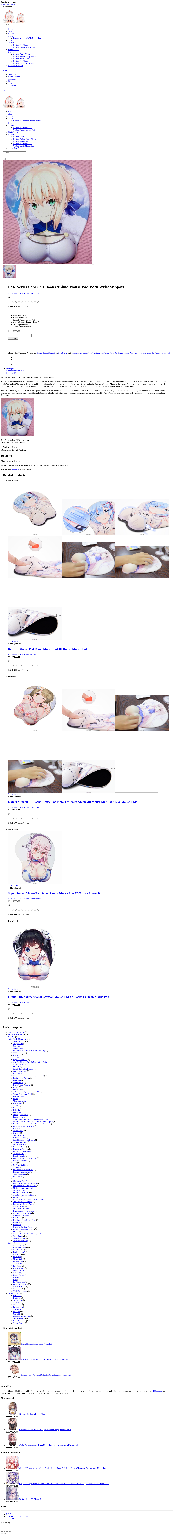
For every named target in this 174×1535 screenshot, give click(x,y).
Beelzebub (17, 1067)
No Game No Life (19, 1165)
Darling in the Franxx (21, 1078)
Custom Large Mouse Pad (23, 63)
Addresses (12, 79)
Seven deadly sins (19, 1174)
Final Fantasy (18, 1261)
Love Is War (17, 1112)
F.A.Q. (9, 1514)
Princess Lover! (18, 1096)
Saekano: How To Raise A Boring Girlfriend (29, 1234)
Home (10, 29)
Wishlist (11, 81)
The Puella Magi (19, 1135)
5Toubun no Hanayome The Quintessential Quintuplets (33, 1122)
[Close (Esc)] (10, 1531)
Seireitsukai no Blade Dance (23, 1069)
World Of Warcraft (20, 1291)
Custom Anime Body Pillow (24, 56)
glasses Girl (17, 1309)
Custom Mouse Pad (21, 59)
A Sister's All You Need (21, 1215)
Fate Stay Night (18, 1268)
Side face (16, 1312)
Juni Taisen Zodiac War (21, 1209)
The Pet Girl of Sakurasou (22, 1202)
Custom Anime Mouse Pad (24, 47)
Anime (11, 33)
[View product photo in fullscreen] (93, 264)
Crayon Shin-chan (19, 1071)
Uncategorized (13, 1293)
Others (10, 40)
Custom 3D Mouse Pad (22, 45)
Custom (11, 43)
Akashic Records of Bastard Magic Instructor (29, 1199)
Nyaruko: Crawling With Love (24, 1227)
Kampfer (16, 1108)
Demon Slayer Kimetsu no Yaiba (25, 1183)
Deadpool (16, 1298)
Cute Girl (16, 1314)
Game (10, 36)
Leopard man (18, 1307)
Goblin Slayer (18, 1048)
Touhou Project (18, 1179)
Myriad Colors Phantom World (24, 1188)
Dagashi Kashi (18, 1073)
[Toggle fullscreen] (5, 1531)
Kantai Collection (19, 1321)
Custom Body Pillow (21, 54)
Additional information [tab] (15, 371)
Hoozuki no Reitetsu (20, 1149)
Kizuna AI (17, 1296)
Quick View (13, 641)
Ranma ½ (16, 1197)
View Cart (5, 4)
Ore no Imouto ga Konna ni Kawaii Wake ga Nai (30, 1119)
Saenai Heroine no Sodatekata (24, 1140)
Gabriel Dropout (19, 1206)
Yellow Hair (17, 1300)
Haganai (16, 1222)
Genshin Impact (18, 1275)
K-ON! (15, 1087)
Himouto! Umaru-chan (21, 1172)
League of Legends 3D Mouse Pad (27, 38)
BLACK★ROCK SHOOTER (23, 1126)
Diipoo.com (158, 1391)
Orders (11, 83)
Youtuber (11, 1037)
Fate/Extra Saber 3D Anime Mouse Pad (117, 353)
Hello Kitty (17, 1110)
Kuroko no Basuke (19, 1138)
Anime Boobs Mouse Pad (18, 293)
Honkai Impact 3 (19, 1252)
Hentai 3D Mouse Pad (16, 1035)
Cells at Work (18, 1131)
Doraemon (17, 1080)
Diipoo (11, 52)
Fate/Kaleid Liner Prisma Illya (24, 1220)
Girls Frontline (18, 1250)
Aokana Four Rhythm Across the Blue (27, 1092)
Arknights (16, 1277)
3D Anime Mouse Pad (81, 353)
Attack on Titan (18, 1154)
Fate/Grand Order (19, 1248)
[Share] (7, 1531)
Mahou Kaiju (18, 1259)
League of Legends (20, 1284)
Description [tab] (10, 368)
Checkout (14, 4)
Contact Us (12, 1519)
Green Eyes (17, 1303)
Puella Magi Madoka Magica (23, 1229)
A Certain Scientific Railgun (23, 1195)
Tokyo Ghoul (18, 1044)
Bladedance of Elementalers (23, 1170)
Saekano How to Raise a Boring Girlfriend (28, 1076)
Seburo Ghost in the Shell (22, 1094)
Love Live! (34, 807)
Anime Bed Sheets (15, 66)
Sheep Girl (17, 1305)
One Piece (16, 1046)
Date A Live (17, 1218)
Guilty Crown (18, 1083)
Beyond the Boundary (21, 1193)
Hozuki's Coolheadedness (22, 1151)
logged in (15, 470)
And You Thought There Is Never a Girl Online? (30, 1062)
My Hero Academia (20, 1144)
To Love (16, 1057)
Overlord (16, 1133)
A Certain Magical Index (22, 1213)
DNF (15, 1280)
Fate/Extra (95, 353)
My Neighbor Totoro (20, 1115)
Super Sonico (35, 899)
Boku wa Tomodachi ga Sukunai (25, 1158)
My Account (13, 74)
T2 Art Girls (17, 1264)
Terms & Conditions (17, 1516)
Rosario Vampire (19, 1156)
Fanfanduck (17, 1128)
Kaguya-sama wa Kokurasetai (23, 1211)
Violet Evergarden (19, 1101)
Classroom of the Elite (21, 1181)
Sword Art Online (19, 1238)
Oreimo (16, 1167)
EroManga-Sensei (19, 1147)
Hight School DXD (20, 1060)
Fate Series (34, 293)
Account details (14, 76)
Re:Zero (33, 654)
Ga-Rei (15, 1106)
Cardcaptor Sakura (19, 1190)
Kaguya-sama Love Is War (22, 1204)
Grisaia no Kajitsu (19, 1064)
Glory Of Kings (18, 1245)
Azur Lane (17, 1254)
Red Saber (138, 353)
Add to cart (13, 338)
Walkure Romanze (19, 1142)
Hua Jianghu (17, 1103)
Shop (10, 31)
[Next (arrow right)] (5, 1533)
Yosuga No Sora (19, 1041)
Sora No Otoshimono (20, 1161)
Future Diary (17, 1177)
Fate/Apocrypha (19, 1282)
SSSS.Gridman (18, 1053)
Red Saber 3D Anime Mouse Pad (156, 353)
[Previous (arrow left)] (2, 1533)
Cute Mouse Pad (19, 1319)
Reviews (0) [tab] (11, 373)
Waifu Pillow (13, 49)
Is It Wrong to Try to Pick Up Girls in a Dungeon (31, 1124)
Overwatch (17, 1289)
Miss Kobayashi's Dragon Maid (24, 1186)
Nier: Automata (18, 1287)
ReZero (15, 1099)
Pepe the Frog (18, 1117)
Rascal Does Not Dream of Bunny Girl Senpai (29, 1051)
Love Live (17, 1090)
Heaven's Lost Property (21, 1085)
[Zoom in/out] (2, 1531)
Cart (5, 70)
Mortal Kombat (18, 1270)
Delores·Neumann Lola (21, 1316)
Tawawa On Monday (20, 1241)
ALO (15, 1163)
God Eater (17, 1273)
